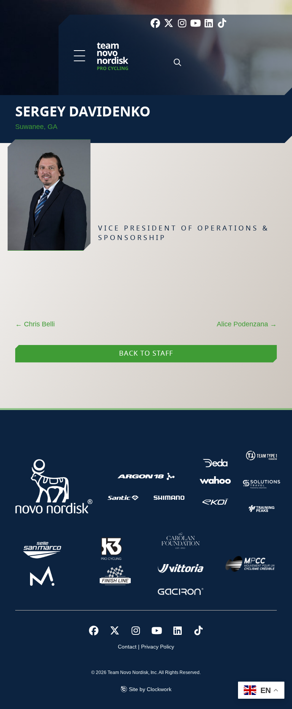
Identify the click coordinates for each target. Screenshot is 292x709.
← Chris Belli (35, 324)
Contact (127, 647)
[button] (79, 56)
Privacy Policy (157, 647)
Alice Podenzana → (247, 324)
